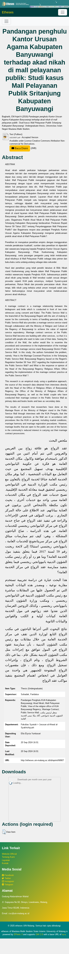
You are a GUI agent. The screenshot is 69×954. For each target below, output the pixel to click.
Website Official (9, 854)
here (64, 934)
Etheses (7, 12)
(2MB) (25, 148)
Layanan (6, 860)
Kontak (5, 863)
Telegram (8, 884)
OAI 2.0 (39, 934)
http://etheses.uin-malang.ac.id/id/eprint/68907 (42, 760)
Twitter (7, 878)
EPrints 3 (18, 934)
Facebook (9, 875)
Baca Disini (21, 148)
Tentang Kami (8, 857)
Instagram (9, 881)
